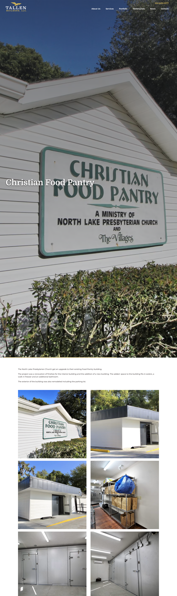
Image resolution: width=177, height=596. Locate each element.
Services (110, 9)
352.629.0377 (162, 3)
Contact (165, 9)
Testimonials (139, 9)
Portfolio (123, 9)
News (153, 9)
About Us (95, 9)
